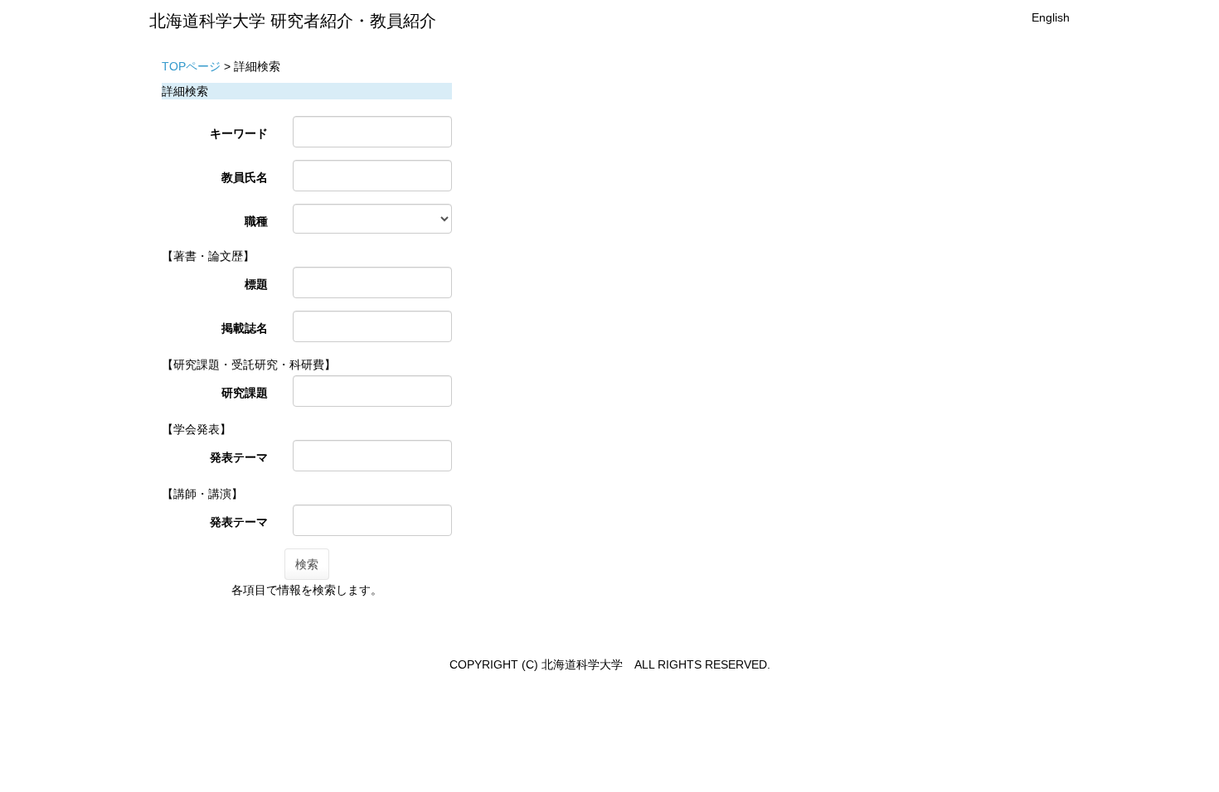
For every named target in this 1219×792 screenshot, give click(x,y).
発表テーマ (239, 457)
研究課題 (244, 392)
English (1051, 17)
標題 (256, 284)
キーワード (239, 133)
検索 (306, 564)
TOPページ (191, 66)
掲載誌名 (244, 328)
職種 (256, 221)
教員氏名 (244, 177)
